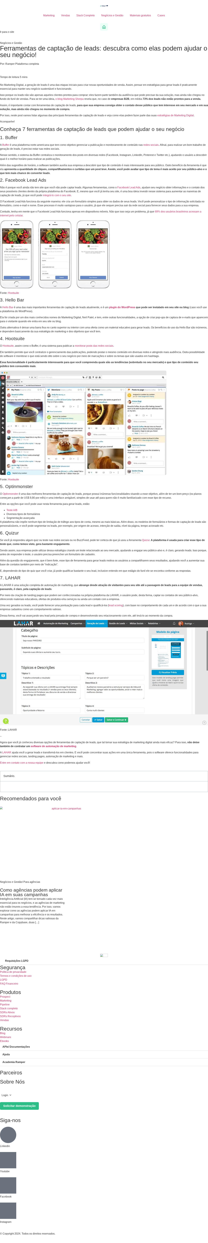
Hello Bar (7, 307)
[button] (204, 776)
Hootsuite (13, 293)
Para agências (31, 882)
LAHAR (6, 752)
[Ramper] (104, 6)
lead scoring (116, 605)
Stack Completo (85, 15)
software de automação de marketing (53, 746)
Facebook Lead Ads (128, 187)
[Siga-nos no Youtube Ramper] (8, 1160)
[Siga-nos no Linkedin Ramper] (8, 1135)
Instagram (5, 1221)
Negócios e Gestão (112, 15)
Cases (161, 15)
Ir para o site (7, 31)
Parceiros (11, 1073)
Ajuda (6, 1054)
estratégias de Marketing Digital (175, 115)
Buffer (5, 144)
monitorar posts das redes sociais (94, 345)
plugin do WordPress (122, 307)
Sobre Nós (12, 1082)
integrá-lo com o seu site (57, 195)
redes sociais (151, 144)
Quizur (146, 540)
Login (5, 1095)
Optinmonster (10, 493)
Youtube (5, 1171)
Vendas (65, 15)
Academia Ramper (13, 1062)
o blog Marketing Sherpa (69, 99)
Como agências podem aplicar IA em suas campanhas (31, 892)
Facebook (6, 1196)
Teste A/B (11, 510)
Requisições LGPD (16, 960)
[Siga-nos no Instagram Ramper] (8, 1211)
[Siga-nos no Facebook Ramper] (8, 1185)
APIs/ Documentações (16, 1046)
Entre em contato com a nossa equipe (21, 762)
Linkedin (5, 1146)
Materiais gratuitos (140, 15)
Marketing (49, 15)
